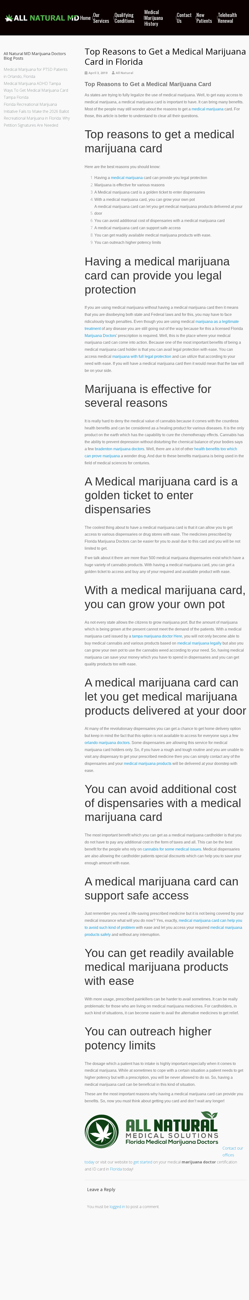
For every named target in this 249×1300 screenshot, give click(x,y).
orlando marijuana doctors (107, 743)
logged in (117, 1206)
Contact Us (184, 17)
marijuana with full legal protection (141, 356)
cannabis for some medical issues (172, 849)
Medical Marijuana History (153, 17)
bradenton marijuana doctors (119, 449)
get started (142, 1162)
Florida (116, 1169)
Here (178, 636)
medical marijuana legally (199, 643)
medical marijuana (207, 109)
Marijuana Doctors (100, 336)
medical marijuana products (147, 763)
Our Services (101, 17)
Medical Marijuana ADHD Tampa (32, 83)
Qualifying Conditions (124, 17)
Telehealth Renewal (227, 17)
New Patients (204, 17)
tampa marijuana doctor (152, 636)
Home (85, 17)
